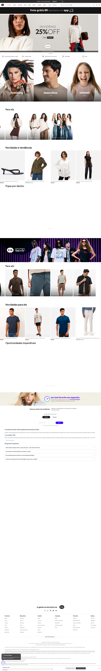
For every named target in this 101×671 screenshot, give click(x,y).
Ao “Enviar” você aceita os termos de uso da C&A (50, 425)
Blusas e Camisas (76, 620)
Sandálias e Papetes (59, 625)
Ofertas (8, 4)
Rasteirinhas (57, 622)
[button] (76, 5)
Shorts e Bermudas (41, 625)
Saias (6, 625)
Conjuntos (39, 620)
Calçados (39, 4)
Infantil (25, 4)
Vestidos (6, 622)
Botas (56, 618)
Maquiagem (93, 620)
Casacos (6, 627)
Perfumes (92, 618)
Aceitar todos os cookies (81, 668)
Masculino (20, 4)
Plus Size (75, 616)
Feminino (14, 4)
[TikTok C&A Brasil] (47, 610)
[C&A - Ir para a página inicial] (2, 5)
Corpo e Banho (93, 625)
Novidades (55, 4)
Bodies (39, 618)
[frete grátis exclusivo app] (50, 13)
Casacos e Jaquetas (77, 622)
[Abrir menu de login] (93, 5)
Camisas (21, 620)
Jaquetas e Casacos (24, 629)
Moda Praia (7, 629)
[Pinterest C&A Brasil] (50, 610)
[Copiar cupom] (62, 1)
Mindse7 (34, 4)
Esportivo (45, 4)
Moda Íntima (7, 632)
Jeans (49, 4)
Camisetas (22, 618)
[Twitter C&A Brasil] (53, 610)
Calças (6, 620)
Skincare (92, 622)
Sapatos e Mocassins (59, 620)
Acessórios (93, 627)
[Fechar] (99, 668)
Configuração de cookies (70, 668)
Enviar (59, 422)
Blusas (6, 618)
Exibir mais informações (49, 636)
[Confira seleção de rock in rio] (50, 261)
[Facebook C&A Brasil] (56, 610)
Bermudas (22, 622)
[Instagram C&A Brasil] (45, 610)
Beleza (29, 4)
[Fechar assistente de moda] (19, 655)
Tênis (56, 627)
